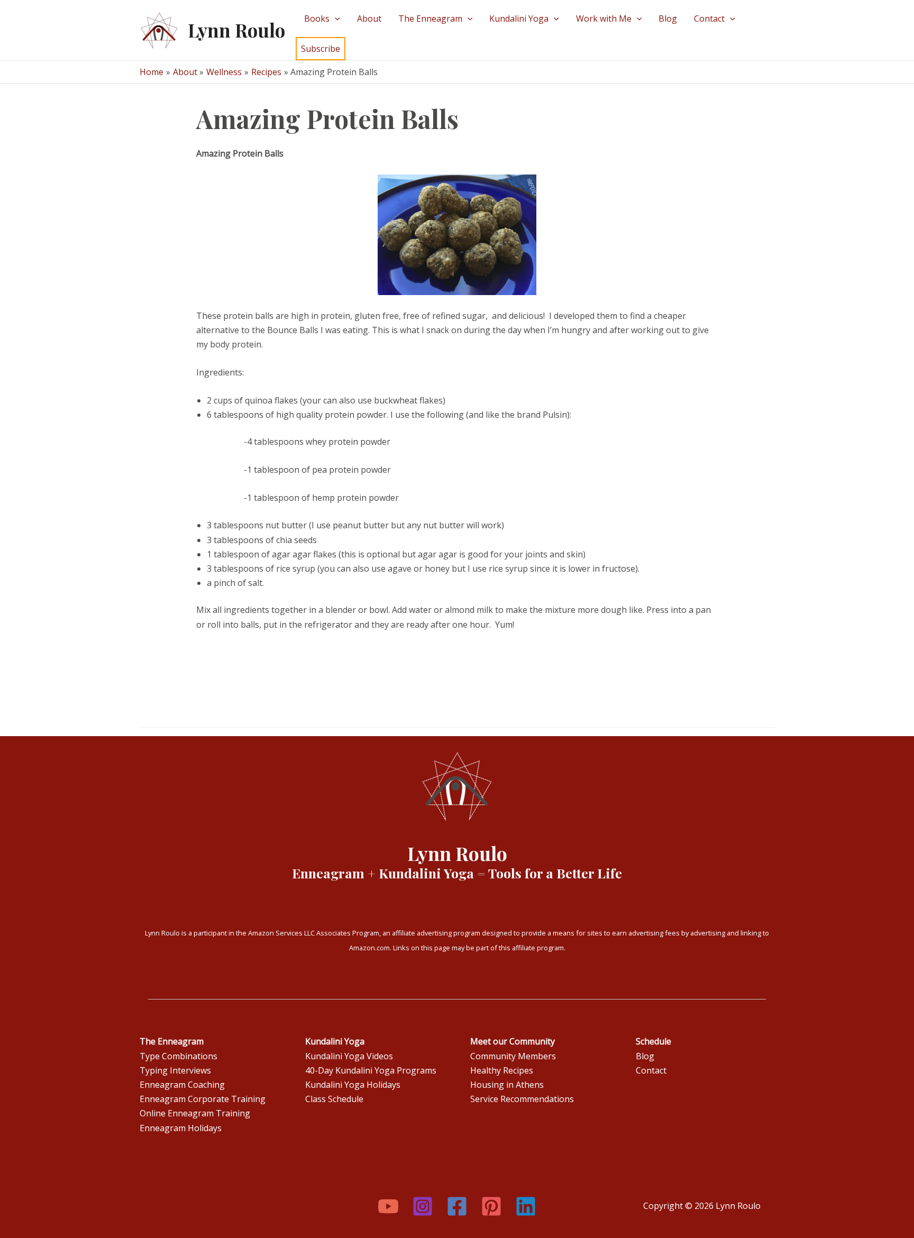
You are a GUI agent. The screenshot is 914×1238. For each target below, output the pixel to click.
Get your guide (226, 116)
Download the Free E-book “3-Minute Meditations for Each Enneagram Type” (437, 102)
